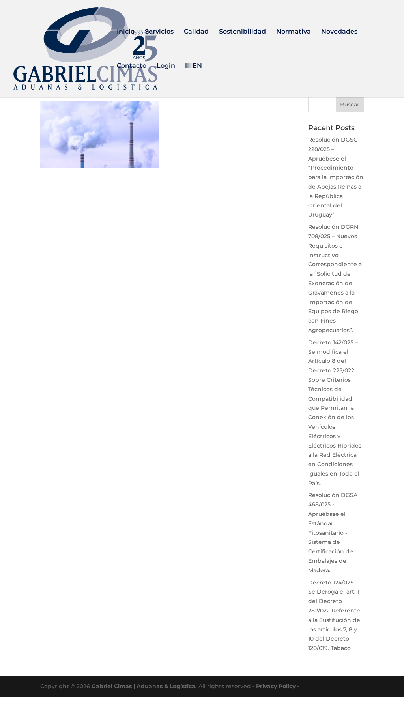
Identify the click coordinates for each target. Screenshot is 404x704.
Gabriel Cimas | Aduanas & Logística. (144, 686)
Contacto (131, 66)
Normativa (293, 32)
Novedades (339, 32)
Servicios (159, 32)
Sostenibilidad (242, 32)
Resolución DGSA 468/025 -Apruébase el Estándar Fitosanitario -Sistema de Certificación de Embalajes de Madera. (332, 532)
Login (166, 66)
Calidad (196, 32)
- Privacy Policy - (275, 686)
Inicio (126, 32)
